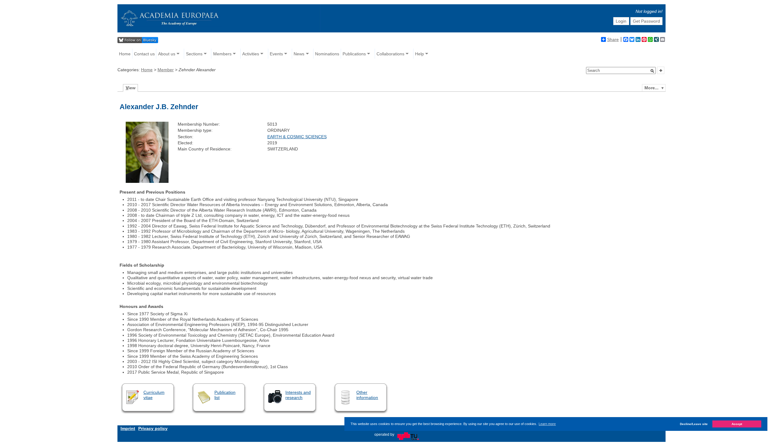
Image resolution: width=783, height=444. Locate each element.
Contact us (144, 53)
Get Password (646, 21)
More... (651, 87)
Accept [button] (737, 424)
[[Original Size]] (147, 181)
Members (222, 53)
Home (125, 53)
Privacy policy (153, 428)
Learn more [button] (547, 424)
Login (621, 21)
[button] (652, 70)
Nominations (327, 53)
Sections (194, 53)
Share (613, 39)
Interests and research (298, 395)
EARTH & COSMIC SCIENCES (297, 136)
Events (276, 53)
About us (166, 53)
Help (419, 53)
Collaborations (390, 53)
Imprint (128, 428)
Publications (354, 53)
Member (166, 69)
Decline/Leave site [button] (694, 424)
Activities (250, 53)
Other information (367, 395)
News (299, 53)
